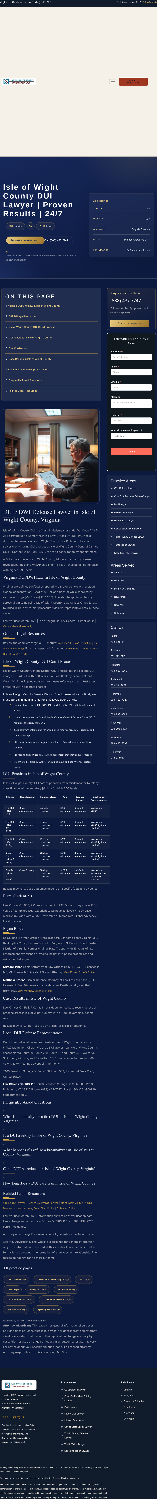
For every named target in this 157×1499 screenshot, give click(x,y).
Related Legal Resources (23, 390)
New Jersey (117, 708)
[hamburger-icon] (112, 81)
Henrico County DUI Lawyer (42, 1202)
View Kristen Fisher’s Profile (79, 972)
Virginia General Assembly (17, 626)
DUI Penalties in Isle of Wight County (30, 337)
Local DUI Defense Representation (28, 369)
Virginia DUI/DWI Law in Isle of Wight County (34, 305)
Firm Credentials (18, 348)
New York (116, 723)
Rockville (116, 694)
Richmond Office (66, 1208)
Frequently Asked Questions (25, 380)
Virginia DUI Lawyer (14, 1202)
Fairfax (114, 636)
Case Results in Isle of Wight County (30, 358)
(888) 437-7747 (149, 2)
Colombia (116, 752)
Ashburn (115, 650)
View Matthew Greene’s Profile (35, 990)
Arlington (116, 665)
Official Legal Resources (22, 316)
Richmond (116, 679)
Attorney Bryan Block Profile (38, 1208)
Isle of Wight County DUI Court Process (32, 327)
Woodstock (117, 737)
